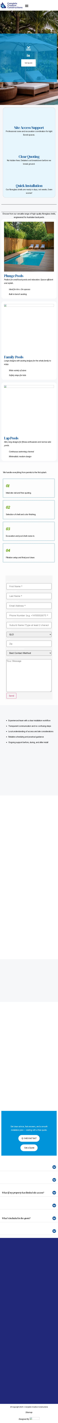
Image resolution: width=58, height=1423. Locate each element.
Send (11, 695)
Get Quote (28, 63)
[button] (26, 5)
